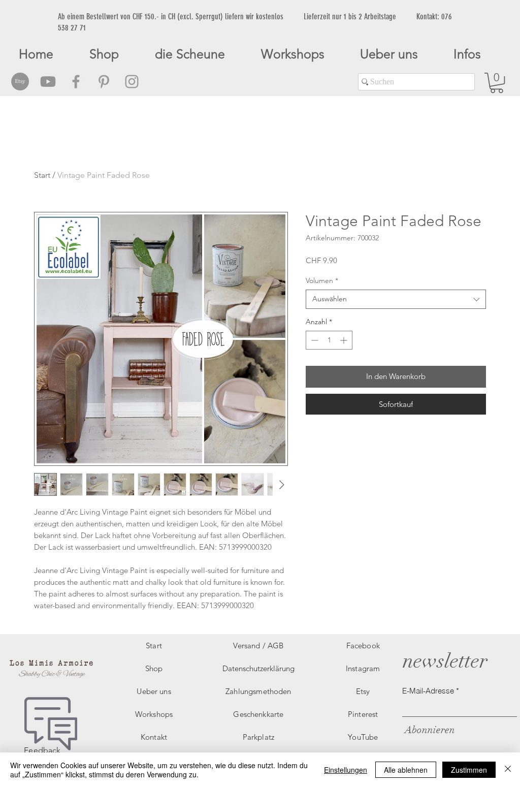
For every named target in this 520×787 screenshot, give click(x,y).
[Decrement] (313, 340)
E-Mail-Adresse (428, 691)
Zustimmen (469, 770)
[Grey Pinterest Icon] (104, 81)
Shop (154, 668)
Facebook (363, 645)
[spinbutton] (329, 340)
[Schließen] (508, 770)
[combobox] (396, 299)
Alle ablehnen (406, 770)
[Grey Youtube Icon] (48, 81)
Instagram (363, 668)
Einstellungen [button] (345, 770)
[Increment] (344, 340)
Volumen (322, 280)
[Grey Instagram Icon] (132, 81)
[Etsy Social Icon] (20, 81)
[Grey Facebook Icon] (76, 81)
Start (42, 175)
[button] (496, 83)
